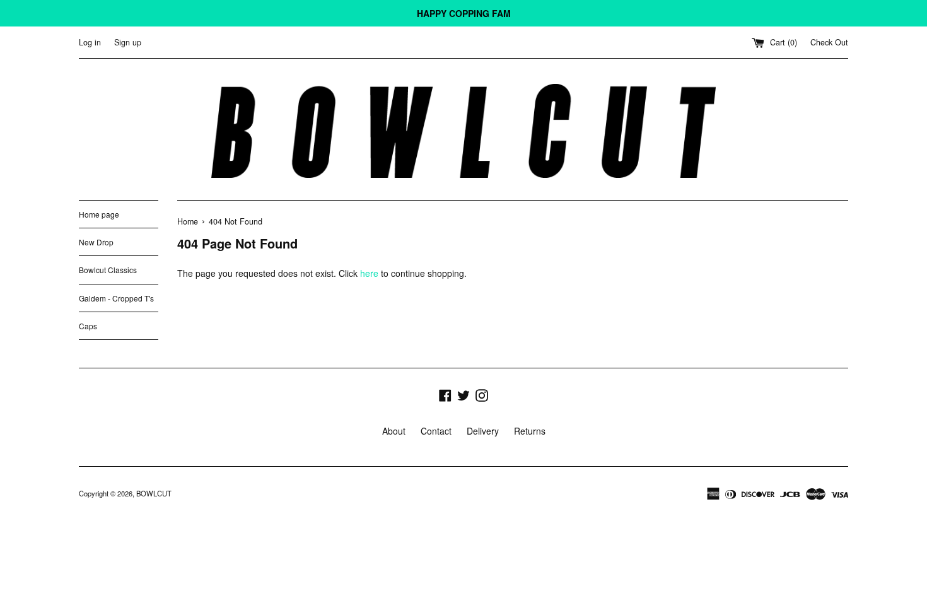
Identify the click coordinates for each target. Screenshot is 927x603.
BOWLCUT (154, 493)
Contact (436, 430)
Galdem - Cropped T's (116, 298)
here (369, 273)
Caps (88, 325)
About (393, 430)
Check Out (829, 42)
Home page (99, 214)
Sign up (127, 42)
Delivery (483, 430)
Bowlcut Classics (108, 269)
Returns (529, 430)
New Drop (96, 242)
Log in (90, 42)
